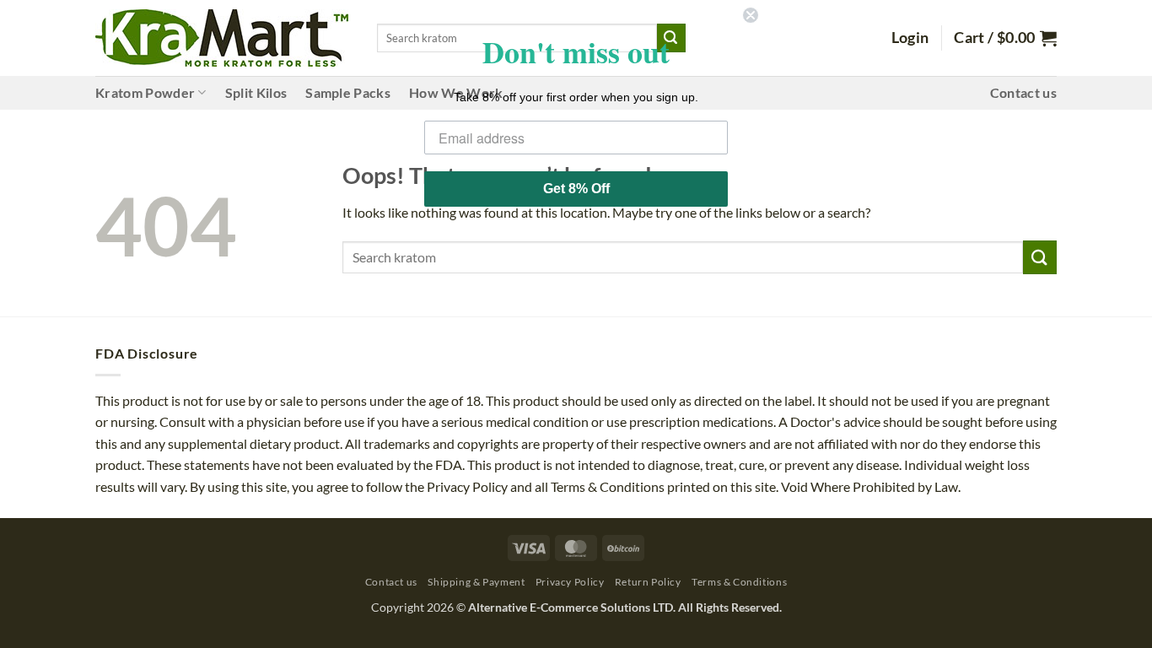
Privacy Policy (570, 581)
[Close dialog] (750, 15)
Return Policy (648, 581)
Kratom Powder (145, 92)
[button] (910, 38)
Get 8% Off (576, 188)
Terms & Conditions (739, 581)
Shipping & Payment (476, 581)
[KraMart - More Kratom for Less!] (221, 38)
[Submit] (1040, 256)
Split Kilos (256, 92)
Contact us (1023, 92)
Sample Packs (347, 92)
